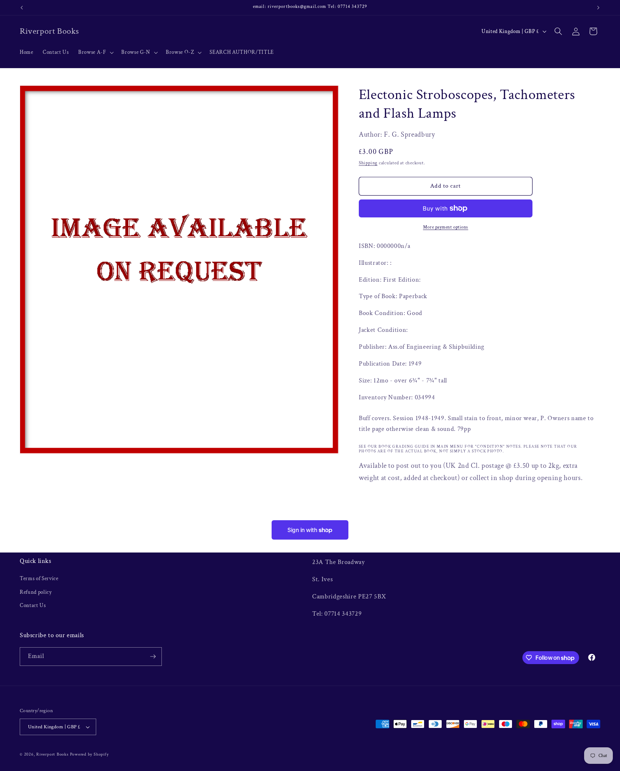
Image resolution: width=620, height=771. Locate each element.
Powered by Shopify (89, 754)
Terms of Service (39, 578)
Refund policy (36, 592)
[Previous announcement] (22, 7)
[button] (95, 52)
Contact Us (33, 605)
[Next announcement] (598, 7)
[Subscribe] (152, 656)
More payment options (445, 227)
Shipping (368, 163)
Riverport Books (52, 754)
